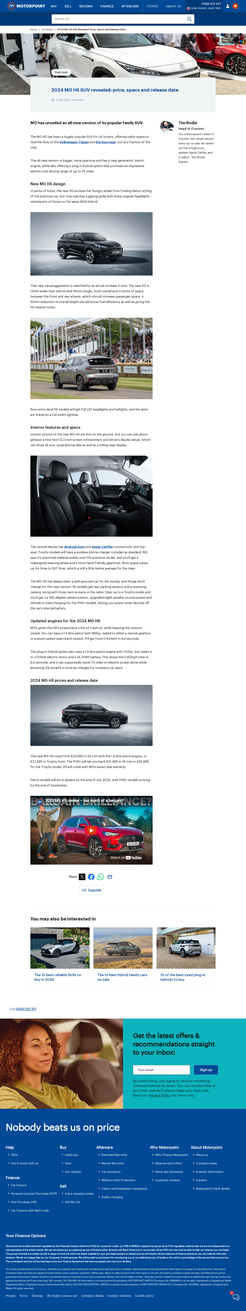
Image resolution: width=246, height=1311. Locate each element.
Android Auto (74, 547)
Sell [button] (63, 1186)
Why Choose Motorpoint (171, 1154)
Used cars (71, 1154)
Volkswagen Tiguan (74, 142)
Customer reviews (167, 1180)
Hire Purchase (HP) (24, 1202)
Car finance (19, 1185)
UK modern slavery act (62, 1295)
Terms (24, 1295)
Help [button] (10, 1147)
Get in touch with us (24, 1163)
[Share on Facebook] (91, 879)
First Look (61, 72)
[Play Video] (91, 830)
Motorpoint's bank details (213, 1188)
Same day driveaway (169, 1171)
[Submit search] (189, 19)
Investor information (210, 1171)
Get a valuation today (79, 1193)
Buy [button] (63, 1147)
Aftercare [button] (104, 1147)
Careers (201, 1180)
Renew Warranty (112, 1163)
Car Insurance (111, 1171)
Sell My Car (72, 1202)
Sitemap (37, 1295)
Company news (206, 1163)
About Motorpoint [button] (206, 1147)
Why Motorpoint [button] (164, 1147)
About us (202, 1154)
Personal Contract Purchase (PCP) (34, 1193)
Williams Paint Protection (118, 1180)
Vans (68, 1163)
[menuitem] (33, 1155)
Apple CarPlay (102, 547)
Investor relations (119, 1295)
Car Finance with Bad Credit (30, 1210)
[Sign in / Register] (228, 6)
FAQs (14, 1154)
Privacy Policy (160, 1095)
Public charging (112, 1197)
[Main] (26, 6)
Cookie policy (144, 1295)
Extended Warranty (114, 1154)
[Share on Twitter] (82, 879)
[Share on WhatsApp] (100, 879)
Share (73, 877)
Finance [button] (13, 1177)
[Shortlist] (235, 6)
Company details (92, 1295)
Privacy (11, 1295)
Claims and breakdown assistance (124, 1188)
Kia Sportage (106, 142)
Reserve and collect (168, 1163)
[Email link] (109, 879)
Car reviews (73, 1171)
